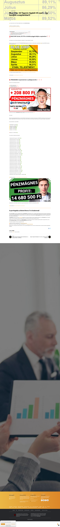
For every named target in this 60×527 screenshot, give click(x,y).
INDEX (13, 507)
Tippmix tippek (10, 506)
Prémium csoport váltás (26, 506)
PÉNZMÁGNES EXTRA (24, 507)
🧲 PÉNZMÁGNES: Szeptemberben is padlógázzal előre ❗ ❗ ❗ (18, 33)
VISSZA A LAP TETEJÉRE (44, 510)
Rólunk (43, 506)
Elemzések (43, 507)
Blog (45, 507)
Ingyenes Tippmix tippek (20, 506)
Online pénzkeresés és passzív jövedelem (32, 507)
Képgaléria (40, 506)
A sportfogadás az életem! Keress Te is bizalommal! (15, 34)
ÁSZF (16, 510)
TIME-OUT (16, 507)
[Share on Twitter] (50, 228)
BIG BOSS (10, 507)
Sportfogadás (39, 507)
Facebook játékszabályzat (37, 510)
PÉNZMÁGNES (19, 507)
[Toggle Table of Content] (29, 31)
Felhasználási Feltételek (20, 510)
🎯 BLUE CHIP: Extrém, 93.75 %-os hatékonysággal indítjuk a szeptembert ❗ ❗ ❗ (20, 32)
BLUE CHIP (48, 506)
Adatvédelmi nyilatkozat (8, 525)
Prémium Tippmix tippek (24, 223)
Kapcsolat (14, 510)
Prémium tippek (15, 506)
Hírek (30, 506)
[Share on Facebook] (48, 228)
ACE (45, 506)
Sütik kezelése (32, 510)
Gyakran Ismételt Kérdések (35, 506)
